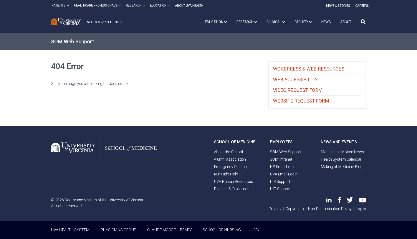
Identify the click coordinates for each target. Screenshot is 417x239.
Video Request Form (298, 90)
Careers (362, 5)
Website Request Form (301, 101)
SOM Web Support (72, 42)
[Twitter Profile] (350, 201)
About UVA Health (189, 5)
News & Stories (338, 5)
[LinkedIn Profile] (329, 201)
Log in (361, 208)
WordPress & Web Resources (308, 69)
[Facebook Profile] (339, 201)
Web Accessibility (295, 79)
